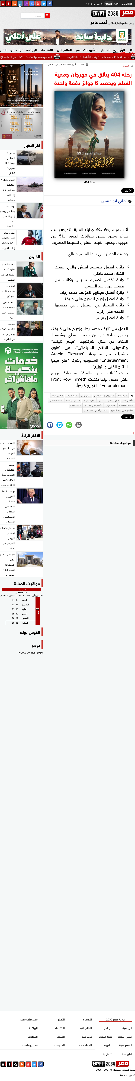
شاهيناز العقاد (72, 400)
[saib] (21, 85)
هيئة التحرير (105, 1036)
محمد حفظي (55, 400)
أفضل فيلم (127, 400)
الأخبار (105, 49)
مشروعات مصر (86, 49)
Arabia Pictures (125, 405)
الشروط (108, 1044)
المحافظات (85, 1044)
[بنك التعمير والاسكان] (21, 386)
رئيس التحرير (125, 1036)
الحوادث (33, 1036)
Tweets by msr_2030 (30, 652)
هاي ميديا (110, 405)
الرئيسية (119, 49)
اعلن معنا (127, 1053)
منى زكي (85, 395)
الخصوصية (126, 1044)
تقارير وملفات (30, 1044)
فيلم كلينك (88, 400)
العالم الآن (64, 49)
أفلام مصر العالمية (93, 405)
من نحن (108, 1027)
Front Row (74, 405)
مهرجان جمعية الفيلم (103, 395)
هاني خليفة (56, 395)
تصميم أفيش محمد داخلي (95, 410)
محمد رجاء (71, 395)
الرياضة (31, 49)
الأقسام (87, 1019)
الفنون (126, 66)
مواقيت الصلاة (27, 583)
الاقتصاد (47, 49)
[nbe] (67, 37)
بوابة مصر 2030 (115, 1019)
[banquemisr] (21, 123)
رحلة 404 (122, 395)
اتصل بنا (107, 1053)
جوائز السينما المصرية (107, 400)
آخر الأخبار (32, 144)
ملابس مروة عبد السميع (121, 410)
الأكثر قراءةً (30, 435)
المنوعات (59, 1044)
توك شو (16, 49)
